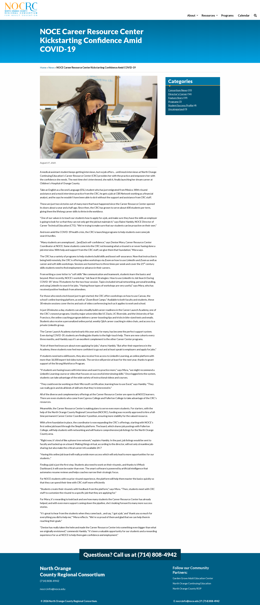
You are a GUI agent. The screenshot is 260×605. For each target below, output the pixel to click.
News (51, 67)
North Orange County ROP (187, 588)
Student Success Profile (180, 105)
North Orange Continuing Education (192, 583)
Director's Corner (177, 94)
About (191, 15)
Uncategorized (176, 109)
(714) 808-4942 (157, 554)
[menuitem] (192, 15)
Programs (227, 15)
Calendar (244, 15)
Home (43, 67)
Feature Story (175, 97)
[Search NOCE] (255, 15)
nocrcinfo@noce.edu (52, 589)
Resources (208, 15)
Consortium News (177, 90)
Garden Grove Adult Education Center (193, 578)
